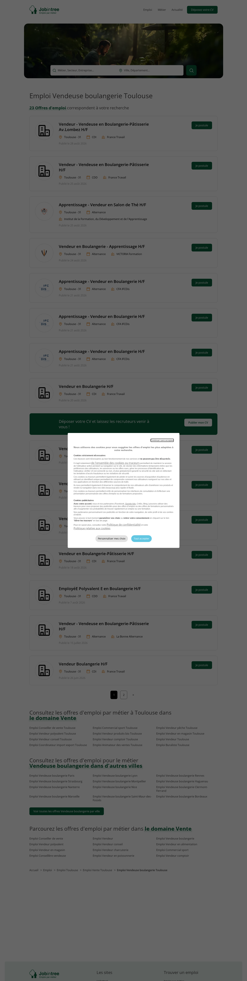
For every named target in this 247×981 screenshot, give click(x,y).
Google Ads (130, 504)
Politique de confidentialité (124, 524)
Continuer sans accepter (162, 440)
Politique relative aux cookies (92, 528)
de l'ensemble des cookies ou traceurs (115, 463)
